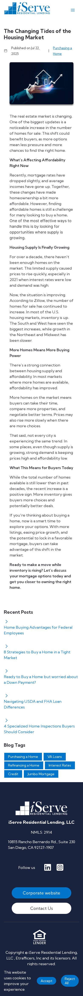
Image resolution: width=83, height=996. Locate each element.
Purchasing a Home (62, 51)
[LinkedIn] (47, 868)
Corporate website (41, 893)
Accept (46, 981)
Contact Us (41, 908)
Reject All (70, 981)
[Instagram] (60, 868)
